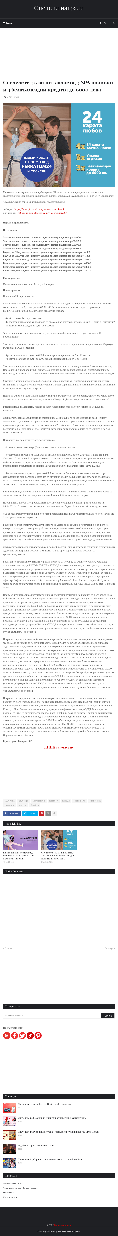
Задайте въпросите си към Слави (36, 1145)
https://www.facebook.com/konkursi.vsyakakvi (39, 209)
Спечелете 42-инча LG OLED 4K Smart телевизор (44, 1104)
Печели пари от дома (12, 1183)
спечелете (9, 805)
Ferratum (34, 805)
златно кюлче (39, 801)
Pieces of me (8, 1192)
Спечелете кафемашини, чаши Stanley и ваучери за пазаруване (52, 1117)
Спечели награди (59, 8)
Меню (9, 23)
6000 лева (9, 801)
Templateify (52, 1231)
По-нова (8, 948)
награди (66, 801)
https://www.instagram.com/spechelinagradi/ (42, 212)
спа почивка (95, 801)
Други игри (23, 801)
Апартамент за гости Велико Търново (20, 1188)
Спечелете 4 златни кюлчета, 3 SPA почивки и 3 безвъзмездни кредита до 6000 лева (58, 855)
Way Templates (74, 1231)
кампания (53, 801)
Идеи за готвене (10, 1197)
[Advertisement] (59, 57)
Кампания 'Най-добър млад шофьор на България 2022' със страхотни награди (19, 855)
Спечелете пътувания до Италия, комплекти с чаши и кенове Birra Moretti (58, 1131)
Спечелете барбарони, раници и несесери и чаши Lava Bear (50, 1159)
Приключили (79, 801)
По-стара (109, 948)
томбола (22, 805)
